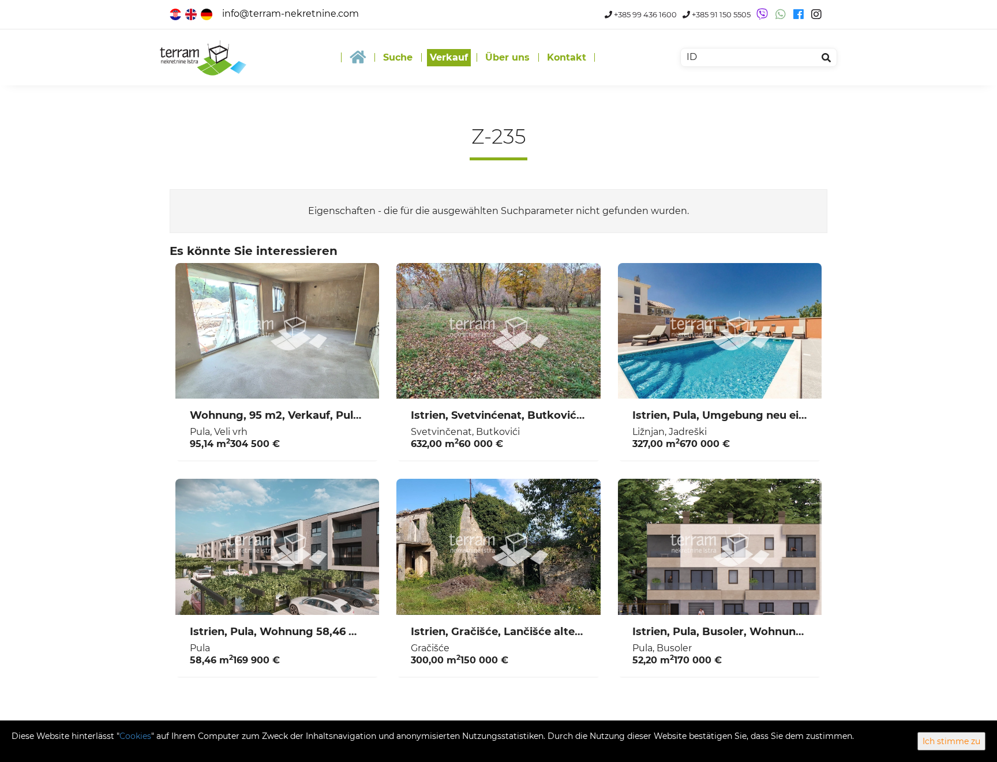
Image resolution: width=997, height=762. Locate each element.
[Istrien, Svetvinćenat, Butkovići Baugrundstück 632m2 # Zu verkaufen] (498, 331)
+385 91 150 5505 (720, 14)
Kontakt (566, 57)
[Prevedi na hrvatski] (176, 13)
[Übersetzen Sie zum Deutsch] (207, 13)
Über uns (507, 57)
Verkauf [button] (449, 57)
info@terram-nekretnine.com (290, 13)
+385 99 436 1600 (644, 14)
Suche (398, 57)
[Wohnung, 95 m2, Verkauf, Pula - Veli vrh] (277, 331)
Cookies (135, 736)
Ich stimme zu (951, 741)
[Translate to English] (191, 13)
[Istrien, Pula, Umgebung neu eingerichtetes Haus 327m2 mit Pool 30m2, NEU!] (720, 331)
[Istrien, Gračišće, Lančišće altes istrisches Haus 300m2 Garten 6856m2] (498, 547)
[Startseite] (358, 57)
